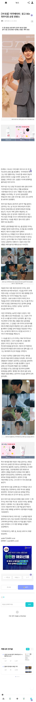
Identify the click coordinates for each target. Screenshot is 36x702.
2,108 (16, 670)
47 (10, 661)
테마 (32, 649)
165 (6, 670)
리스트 (9, 587)
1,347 (16, 661)
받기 (26, 587)
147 (6, 661)
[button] (15, 676)
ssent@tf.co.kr (12, 541)
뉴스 (17, 3)
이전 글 (8, 577)
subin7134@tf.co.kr (8, 538)
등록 (29, 604)
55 (10, 670)
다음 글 (16, 577)
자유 (28, 649)
